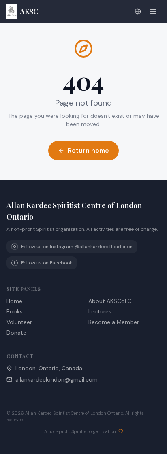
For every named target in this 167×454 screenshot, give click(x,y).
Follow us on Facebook (43, 263)
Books (14, 311)
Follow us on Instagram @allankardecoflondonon (77, 246)
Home (14, 301)
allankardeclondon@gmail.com (56, 379)
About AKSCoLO (110, 301)
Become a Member (113, 322)
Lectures (99, 311)
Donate (16, 332)
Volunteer (19, 322)
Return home (88, 150)
